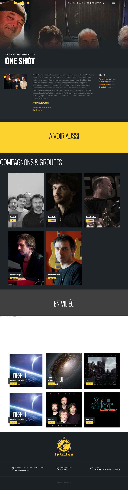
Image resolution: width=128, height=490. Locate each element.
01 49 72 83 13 (64, 469)
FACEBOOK (98, 469)
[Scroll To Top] (124, 488)
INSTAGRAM (107, 469)
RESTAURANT (96, 3)
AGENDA (72, 3)
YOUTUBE (117, 469)
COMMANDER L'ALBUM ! (41, 103)
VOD (87, 3)
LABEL (80, 3)
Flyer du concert (37, 110)
